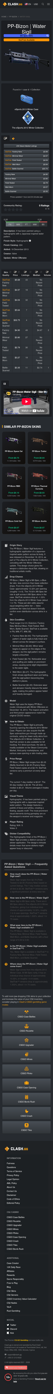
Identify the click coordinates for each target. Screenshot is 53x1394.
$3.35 (17, 367)
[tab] (5, 138)
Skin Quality (5, 273)
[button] (28, 4)
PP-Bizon (13, 16)
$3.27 (17, 357)
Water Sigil (34, 28)
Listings (25, 275)
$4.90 (17, 330)
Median (36, 275)
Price (15, 275)
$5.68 (17, 279)
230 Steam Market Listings (26, 146)
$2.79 (17, 347)
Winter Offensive (19, 257)
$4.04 (17, 299)
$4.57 (17, 289)
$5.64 (17, 310)
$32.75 (17, 320)
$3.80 (17, 337)
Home (4, 16)
